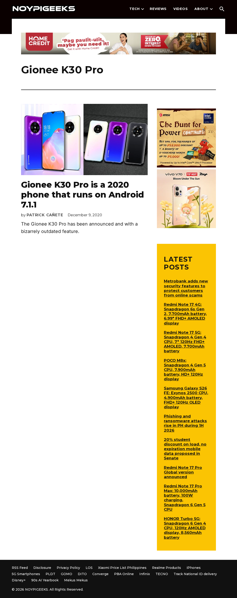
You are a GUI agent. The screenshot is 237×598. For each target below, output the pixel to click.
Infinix (144, 574)
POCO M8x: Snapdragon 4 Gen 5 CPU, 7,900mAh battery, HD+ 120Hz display (185, 369)
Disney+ (19, 580)
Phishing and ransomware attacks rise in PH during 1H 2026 (185, 423)
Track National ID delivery (195, 574)
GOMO (66, 574)
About (201, 9)
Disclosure (42, 568)
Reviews (158, 9)
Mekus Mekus (76, 580)
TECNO (162, 574)
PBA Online (124, 574)
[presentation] (142, 9)
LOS (89, 568)
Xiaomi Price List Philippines (122, 568)
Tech (134, 9)
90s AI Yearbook (45, 580)
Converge (100, 574)
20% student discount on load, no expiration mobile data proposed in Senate (185, 449)
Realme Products (166, 568)
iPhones (194, 568)
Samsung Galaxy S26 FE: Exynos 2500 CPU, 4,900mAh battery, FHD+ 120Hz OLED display (186, 397)
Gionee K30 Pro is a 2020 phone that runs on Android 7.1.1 (82, 195)
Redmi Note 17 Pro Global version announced (183, 472)
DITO (82, 574)
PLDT (50, 574)
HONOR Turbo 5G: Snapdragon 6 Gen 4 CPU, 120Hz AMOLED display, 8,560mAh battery (185, 528)
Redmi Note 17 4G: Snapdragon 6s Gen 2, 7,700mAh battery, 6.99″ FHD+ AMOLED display (185, 313)
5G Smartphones (26, 574)
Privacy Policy (68, 568)
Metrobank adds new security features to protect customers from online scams (186, 288)
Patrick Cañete (45, 215)
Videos (180, 9)
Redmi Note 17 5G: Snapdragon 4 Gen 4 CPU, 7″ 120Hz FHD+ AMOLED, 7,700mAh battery (185, 341)
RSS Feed (20, 568)
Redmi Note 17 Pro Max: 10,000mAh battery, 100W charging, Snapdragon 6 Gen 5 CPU (185, 498)
